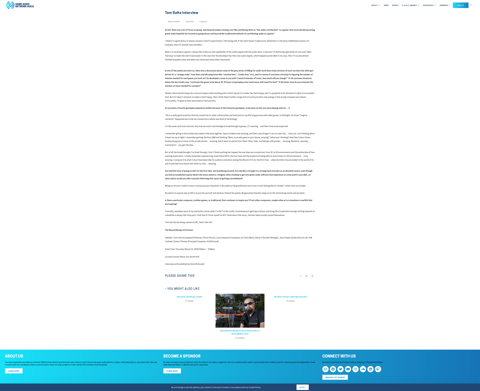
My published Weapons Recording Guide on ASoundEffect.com (240, 332)
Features (203, 21)
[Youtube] (348, 369)
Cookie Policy (254, 387)
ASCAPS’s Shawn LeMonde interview (290, 296)
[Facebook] (333, 369)
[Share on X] (300, 276)
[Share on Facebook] (306, 276)
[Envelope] (325, 369)
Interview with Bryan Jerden (189, 296)
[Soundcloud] (363, 369)
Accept (302, 387)
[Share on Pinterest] (312, 276)
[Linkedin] (370, 369)
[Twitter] (340, 369)
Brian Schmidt (174, 21)
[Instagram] (355, 369)
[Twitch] (378, 369)
